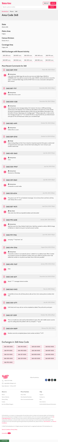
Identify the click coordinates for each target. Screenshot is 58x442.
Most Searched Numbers (26, 397)
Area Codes (23, 394)
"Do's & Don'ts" (47, 421)
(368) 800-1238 (11, 102)
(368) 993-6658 (11, 220)
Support (41, 394)
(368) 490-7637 (11, 264)
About (3, 394)
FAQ (41, 399)
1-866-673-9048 (8, 380)
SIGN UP (46, 3)
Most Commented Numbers (27, 399)
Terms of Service (5, 397)
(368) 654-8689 (11, 328)
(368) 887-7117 (11, 88)
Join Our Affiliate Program (7, 404)
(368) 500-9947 (12, 167)
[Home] (6, 3)
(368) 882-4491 (11, 123)
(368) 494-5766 (11, 247)
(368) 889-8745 (11, 137)
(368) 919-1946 (11, 235)
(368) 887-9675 (11, 207)
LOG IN (53, 3)
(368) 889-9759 (11, 70)
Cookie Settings (4, 440)
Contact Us (42, 397)
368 (16, 11)
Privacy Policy (5, 399)
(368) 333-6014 (11, 193)
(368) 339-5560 (11, 180)
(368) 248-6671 (11, 277)
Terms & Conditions (6, 429)
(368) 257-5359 (11, 315)
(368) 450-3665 (11, 153)
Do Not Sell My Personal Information (48, 404)
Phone (11, 11)
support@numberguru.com (10, 383)
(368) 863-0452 (11, 289)
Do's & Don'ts (43, 401)
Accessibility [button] (4, 433)
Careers (3, 401)
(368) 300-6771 (11, 303)
